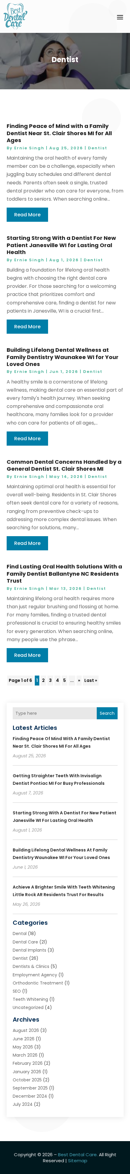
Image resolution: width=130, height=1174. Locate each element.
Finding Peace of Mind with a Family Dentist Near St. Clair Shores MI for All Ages (59, 133)
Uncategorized (28, 1007)
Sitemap (77, 1160)
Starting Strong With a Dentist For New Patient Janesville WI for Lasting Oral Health (61, 245)
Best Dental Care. (78, 1154)
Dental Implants (29, 950)
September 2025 (30, 1088)
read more (27, 214)
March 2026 (25, 1055)
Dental (20, 934)
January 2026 (27, 1072)
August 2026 (26, 1030)
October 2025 (27, 1080)
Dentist (97, 148)
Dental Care (25, 942)
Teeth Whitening (30, 999)
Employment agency (35, 975)
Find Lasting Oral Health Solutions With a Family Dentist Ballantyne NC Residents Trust (64, 573)
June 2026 (23, 1039)
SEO (17, 991)
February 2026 (28, 1063)
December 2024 (30, 1096)
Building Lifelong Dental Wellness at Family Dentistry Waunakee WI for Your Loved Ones (63, 357)
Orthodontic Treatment (38, 983)
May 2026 (23, 1047)
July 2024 (23, 1104)
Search (107, 713)
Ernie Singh (29, 148)
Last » (90, 680)
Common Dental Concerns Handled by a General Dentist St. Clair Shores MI (64, 465)
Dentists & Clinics (31, 966)
